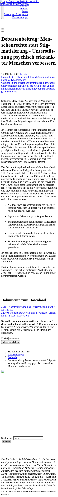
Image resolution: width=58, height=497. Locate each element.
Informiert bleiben (11, 342)
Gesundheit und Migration (14, 82)
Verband (24, 8)
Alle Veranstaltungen (12, 432)
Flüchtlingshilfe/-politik (32, 88)
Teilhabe (16, 88)
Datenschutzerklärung (12, 447)
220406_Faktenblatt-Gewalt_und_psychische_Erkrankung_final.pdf (28, 314)
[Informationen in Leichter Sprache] (3, 25)
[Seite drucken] (2, 28)
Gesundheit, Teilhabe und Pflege (17, 77)
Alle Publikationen (10, 426)
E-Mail (4, 338)
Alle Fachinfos (8, 423)
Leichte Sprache (9, 435)
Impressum (6, 450)
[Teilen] (2, 31)
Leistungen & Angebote (16, 14)
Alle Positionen (9, 429)
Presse (25, 11)
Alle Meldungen (16, 354)
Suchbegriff (7, 438)
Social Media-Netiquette (13, 453)
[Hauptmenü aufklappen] (2, 11)
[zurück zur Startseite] (22, 4)
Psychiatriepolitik (12, 85)
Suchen (6, 441)
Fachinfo (24, 74)
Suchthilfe (33, 82)
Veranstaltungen (20, 17)
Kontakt (5, 444)
